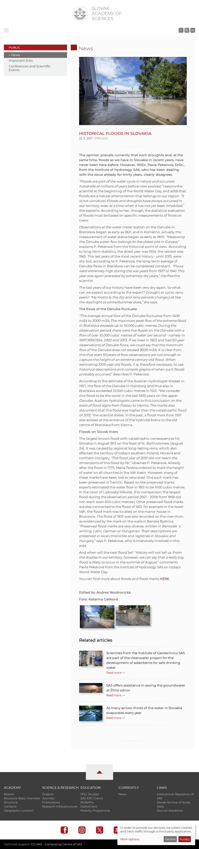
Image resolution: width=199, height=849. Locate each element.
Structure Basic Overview (22, 798)
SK (192, 30)
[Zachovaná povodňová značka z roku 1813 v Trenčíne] (133, 614)
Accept (185, 839)
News (15, 55)
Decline (170, 839)
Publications (51, 802)
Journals (48, 798)
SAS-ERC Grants (91, 798)
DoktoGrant (88, 806)
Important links (21, 61)
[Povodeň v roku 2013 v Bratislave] (97, 616)
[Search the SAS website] (181, 30)
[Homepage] (80, 13)
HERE (164, 579)
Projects (48, 794)
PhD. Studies (89, 794)
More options (129, 839)
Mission (9, 794)
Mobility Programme (95, 810)
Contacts (10, 806)
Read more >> (115, 672)
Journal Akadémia (170, 810)
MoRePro (86, 802)
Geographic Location (19, 810)
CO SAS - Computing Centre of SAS (56, 844)
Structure (10, 802)
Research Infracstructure (59, 806)
